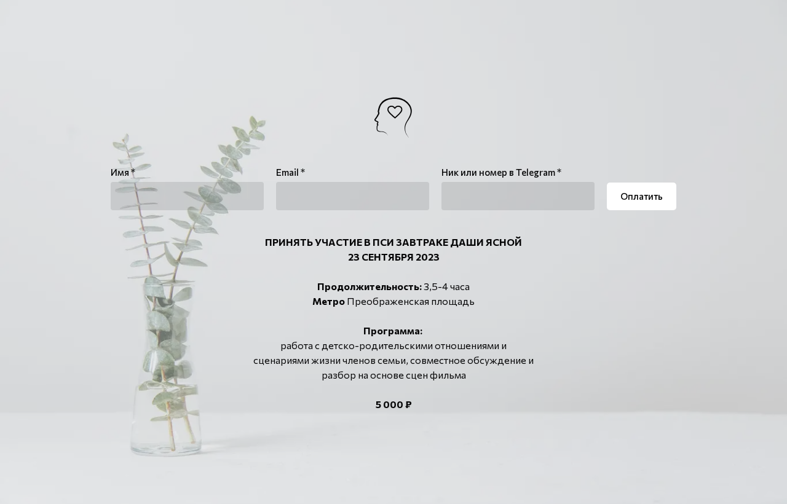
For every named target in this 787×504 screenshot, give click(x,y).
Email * (290, 172)
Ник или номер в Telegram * (501, 172)
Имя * (123, 172)
